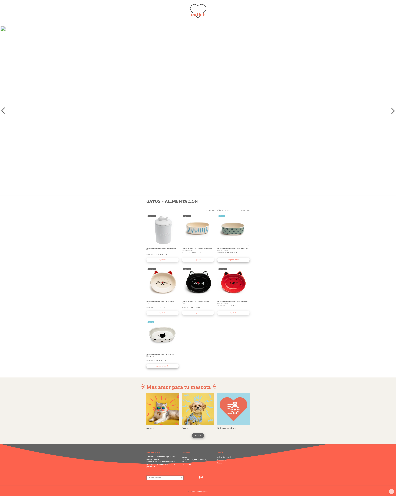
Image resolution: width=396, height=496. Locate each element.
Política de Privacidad (224, 457)
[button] (148, 11)
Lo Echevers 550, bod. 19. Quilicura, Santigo (194, 460)
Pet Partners (186, 464)
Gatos (149, 428)
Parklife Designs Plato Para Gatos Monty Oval (233, 248)
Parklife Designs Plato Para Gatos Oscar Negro (195, 302)
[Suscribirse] (181, 478)
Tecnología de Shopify (202, 491)
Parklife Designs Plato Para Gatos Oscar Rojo (232, 301)
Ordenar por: (210, 210)
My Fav (194, 491)
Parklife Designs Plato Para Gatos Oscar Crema (160, 302)
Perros (185, 428)
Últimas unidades (225, 428)
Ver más (198, 435)
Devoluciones (222, 460)
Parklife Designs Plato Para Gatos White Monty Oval (160, 355)
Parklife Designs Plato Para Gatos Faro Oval (197, 248)
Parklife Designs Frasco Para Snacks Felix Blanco (161, 249)
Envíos (219, 463)
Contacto (185, 457)
